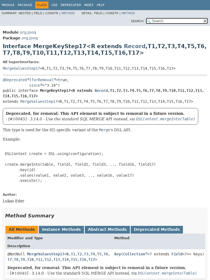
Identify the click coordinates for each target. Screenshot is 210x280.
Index (89, 5)
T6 (106, 254)
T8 (16, 259)
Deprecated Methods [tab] (157, 229)
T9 (23, 259)
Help (100, 5)
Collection (134, 254)
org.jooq (28, 32)
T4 (93, 254)
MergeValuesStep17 (21, 68)
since (34, 85)
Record (134, 46)
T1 (73, 254)
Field (176, 254)
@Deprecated (15, 80)
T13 (56, 259)
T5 (99, 254)
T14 (65, 259)
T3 (86, 254)
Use (54, 5)
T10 (30, 259)
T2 (79, 254)
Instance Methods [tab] (61, 229)
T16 (83, 259)
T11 (39, 259)
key (117, 254)
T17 (91, 259)
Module (8, 5)
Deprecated (71, 5)
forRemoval (42, 80)
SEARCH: (137, 21)
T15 (74, 259)
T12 (48, 259)
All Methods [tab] (22, 229)
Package (25, 5)
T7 (9, 259)
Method (68, 13)
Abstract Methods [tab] (107, 229)
